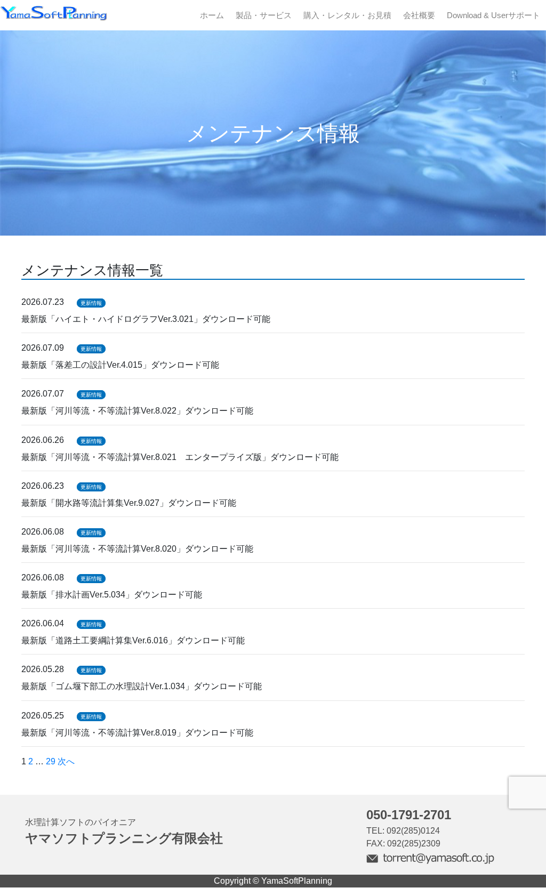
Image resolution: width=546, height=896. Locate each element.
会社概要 (419, 15)
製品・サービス (264, 15)
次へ (66, 761)
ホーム (212, 15)
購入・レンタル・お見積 (347, 15)
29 (50, 761)
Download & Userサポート (493, 15)
